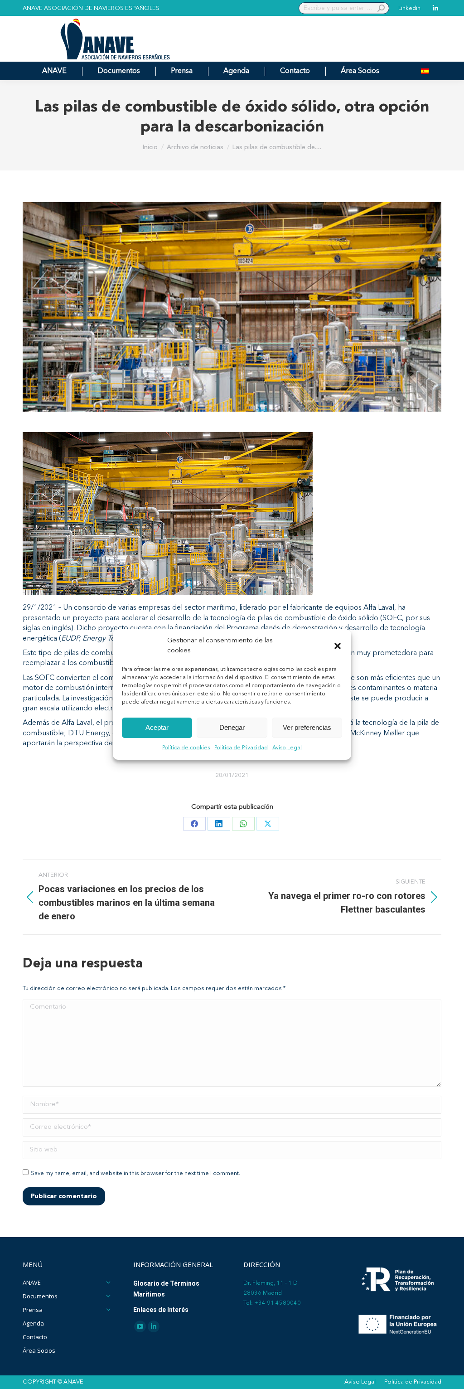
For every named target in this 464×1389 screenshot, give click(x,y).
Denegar (232, 727)
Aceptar (157, 727)
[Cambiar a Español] (425, 71)
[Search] (381, 8)
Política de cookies (186, 748)
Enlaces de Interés (160, 1309)
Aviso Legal (287, 748)
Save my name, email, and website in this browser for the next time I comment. (135, 1173)
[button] (337, 646)
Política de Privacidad (241, 748)
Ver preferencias (307, 727)
